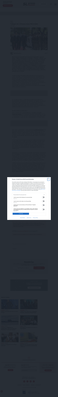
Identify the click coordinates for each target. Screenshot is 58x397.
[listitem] (29, 194)
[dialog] (29, 198)
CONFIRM (21, 213)
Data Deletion (22, 217)
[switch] (43, 197)
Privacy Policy (35, 217)
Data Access (29, 217)
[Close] (49, 179)
